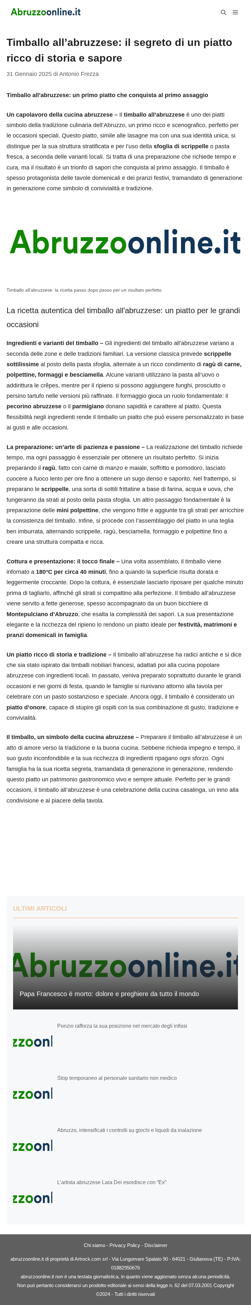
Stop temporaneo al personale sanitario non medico (117, 1078)
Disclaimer (155, 1245)
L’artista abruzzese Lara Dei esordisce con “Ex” (111, 1182)
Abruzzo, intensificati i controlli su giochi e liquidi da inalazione (129, 1130)
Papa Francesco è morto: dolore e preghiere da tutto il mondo (109, 993)
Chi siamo (94, 1245)
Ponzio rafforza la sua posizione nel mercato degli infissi (122, 1026)
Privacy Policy (124, 1245)
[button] (223, 12)
